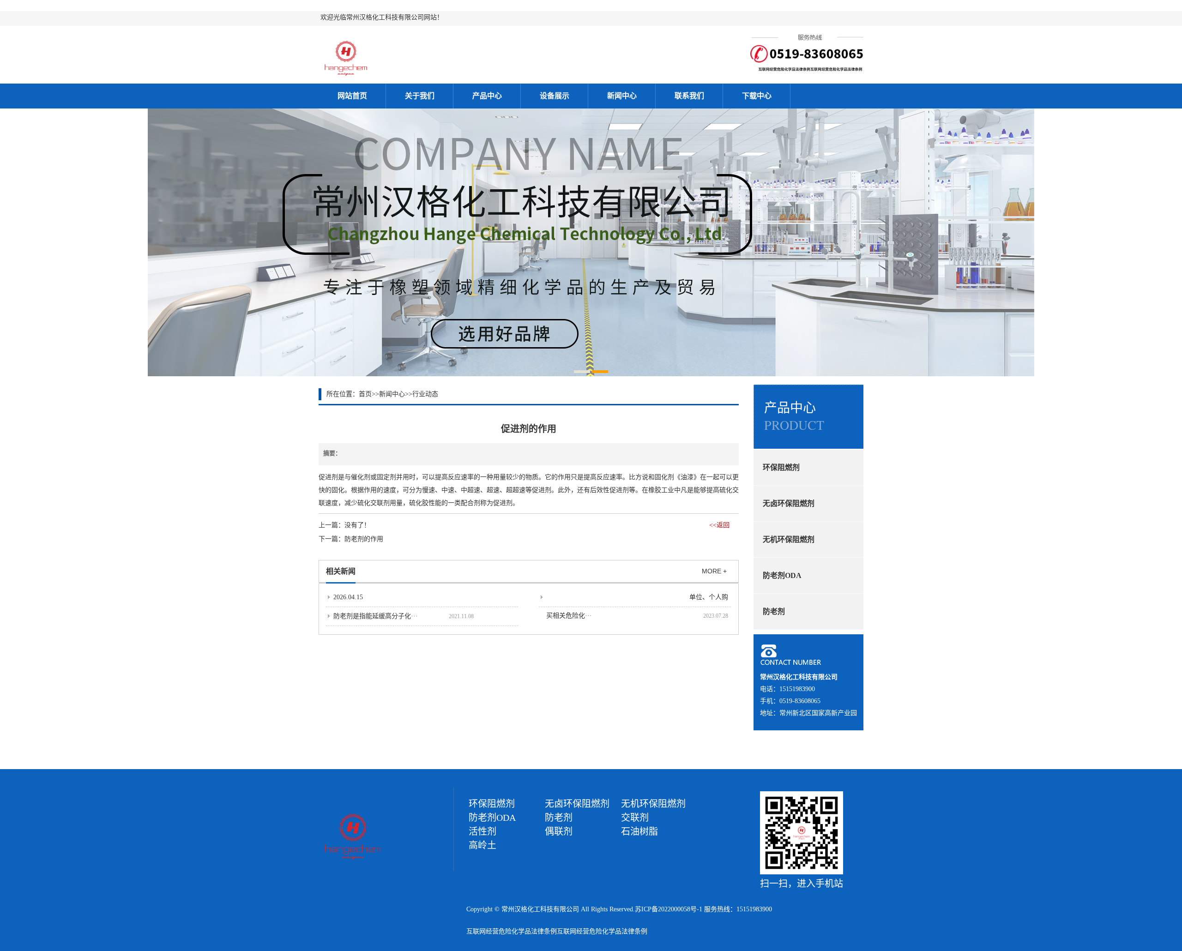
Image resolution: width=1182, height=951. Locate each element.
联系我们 (689, 96)
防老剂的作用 (363, 539)
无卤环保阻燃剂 (788, 503)
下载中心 (757, 96)
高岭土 (482, 845)
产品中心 (487, 96)
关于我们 (419, 96)
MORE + (714, 571)
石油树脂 (639, 831)
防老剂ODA (782, 575)
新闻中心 (622, 96)
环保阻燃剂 (781, 467)
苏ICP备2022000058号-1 (668, 909)
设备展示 (554, 96)
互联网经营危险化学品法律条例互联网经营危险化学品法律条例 (556, 931)
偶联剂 (559, 831)
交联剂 (635, 818)
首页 (365, 394)
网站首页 (352, 96)
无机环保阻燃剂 (788, 539)
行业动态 (425, 394)
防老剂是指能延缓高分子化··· (375, 616)
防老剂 (774, 611)
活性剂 (482, 831)
